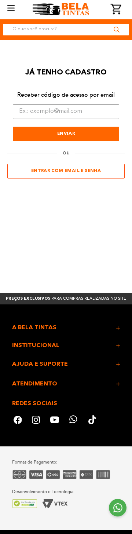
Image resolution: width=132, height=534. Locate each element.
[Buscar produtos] (116, 29)
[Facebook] (17, 421)
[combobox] (66, 29)
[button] (66, 327)
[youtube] (54, 420)
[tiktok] (93, 420)
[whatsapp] (74, 420)
